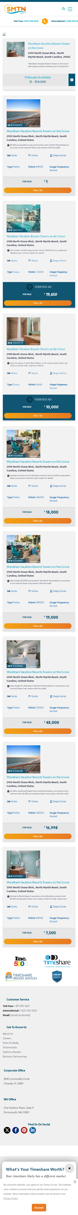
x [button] (75, 1181)
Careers (7, 1038)
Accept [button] (39, 1207)
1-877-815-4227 (31, 21)
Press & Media (11, 1043)
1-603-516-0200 (28, 1010)
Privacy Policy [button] (11, 1198)
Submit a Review (12, 1052)
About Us (8, 1033)
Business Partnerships (15, 1056)
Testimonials (10, 1047)
